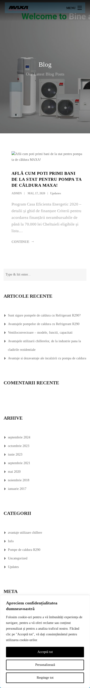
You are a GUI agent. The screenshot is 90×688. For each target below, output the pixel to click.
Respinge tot (45, 677)
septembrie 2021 (19, 463)
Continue (20, 242)
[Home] (19, 7)
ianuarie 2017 (17, 489)
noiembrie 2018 (18, 480)
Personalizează (45, 665)
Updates (55, 193)
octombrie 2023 (18, 446)
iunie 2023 (15, 454)
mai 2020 (14, 471)
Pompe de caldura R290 (24, 550)
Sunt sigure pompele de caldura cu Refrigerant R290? (44, 315)
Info (11, 541)
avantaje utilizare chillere (25, 532)
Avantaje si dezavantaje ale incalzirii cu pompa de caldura (47, 358)
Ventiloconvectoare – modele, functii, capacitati (40, 332)
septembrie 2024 (19, 437)
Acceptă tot (45, 652)
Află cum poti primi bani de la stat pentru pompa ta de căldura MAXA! (47, 179)
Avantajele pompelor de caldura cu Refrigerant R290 (43, 324)
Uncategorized (17, 558)
